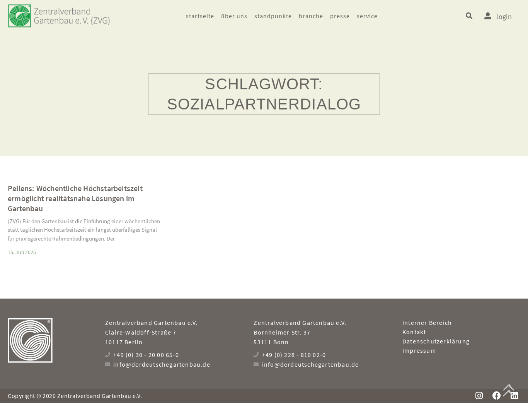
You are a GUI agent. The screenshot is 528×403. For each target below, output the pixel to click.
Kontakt (414, 332)
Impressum (419, 350)
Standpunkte (273, 16)
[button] (469, 16)
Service (367, 16)
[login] (487, 15)
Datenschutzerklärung (436, 341)
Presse (340, 16)
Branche (311, 16)
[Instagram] (479, 396)
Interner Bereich (427, 322)
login (504, 16)
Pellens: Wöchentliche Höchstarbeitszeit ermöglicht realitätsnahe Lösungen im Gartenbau (75, 198)
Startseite (200, 16)
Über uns (234, 16)
